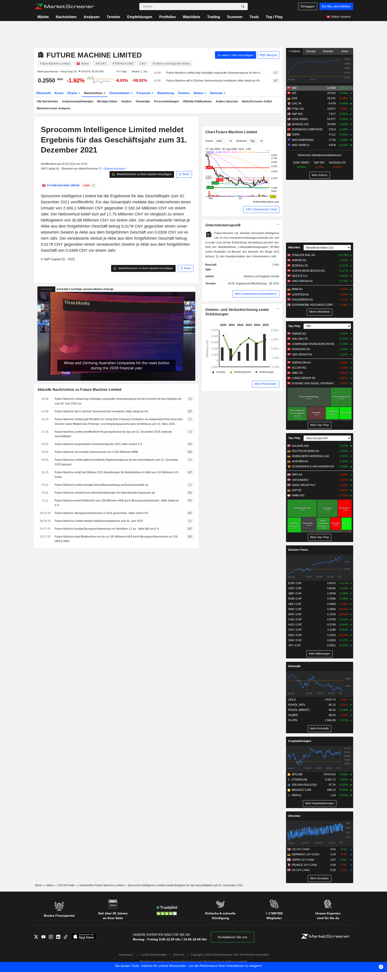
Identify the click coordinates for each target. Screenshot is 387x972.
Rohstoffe (294, 666)
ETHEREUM (299, 779)
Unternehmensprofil (223, 225)
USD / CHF (295, 588)
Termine (113, 17)
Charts (72, 93)
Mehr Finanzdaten (266, 383)
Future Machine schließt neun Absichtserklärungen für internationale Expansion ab (105, 492)
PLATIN (292, 720)
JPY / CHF (294, 645)
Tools (254, 17)
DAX (294, 98)
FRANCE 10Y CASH (304, 865)
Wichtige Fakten (107, 101)
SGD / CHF (295, 640)
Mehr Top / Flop (319, 425)
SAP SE (296, 490)
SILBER (293, 715)
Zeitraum (241, 140)
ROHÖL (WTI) (296, 704)
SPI (294, 93)
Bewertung (165, 93)
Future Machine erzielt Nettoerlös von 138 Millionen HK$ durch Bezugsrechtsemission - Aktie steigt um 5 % (117, 503)
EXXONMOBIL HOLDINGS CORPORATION (314, 304)
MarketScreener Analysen (53, 108)
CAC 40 (296, 103)
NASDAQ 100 (300, 124)
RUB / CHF (295, 598)
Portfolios (167, 17)
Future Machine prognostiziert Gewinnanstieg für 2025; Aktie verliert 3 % (98, 444)
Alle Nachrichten (47, 101)
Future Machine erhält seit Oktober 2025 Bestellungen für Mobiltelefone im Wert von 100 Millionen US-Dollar (117, 475)
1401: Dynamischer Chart (261, 209)
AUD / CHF (295, 624)
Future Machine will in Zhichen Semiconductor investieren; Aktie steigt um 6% (213, 80)
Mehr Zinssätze (319, 878)
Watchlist (294, 247)
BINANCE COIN (301, 789)
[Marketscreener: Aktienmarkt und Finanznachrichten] (64, 6)
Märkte (43, 17)
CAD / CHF (295, 619)
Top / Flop (274, 17)
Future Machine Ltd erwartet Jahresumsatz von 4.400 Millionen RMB (96, 452)
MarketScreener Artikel (257, 101)
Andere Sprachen (227, 101)
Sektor (199, 93)
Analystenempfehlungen (77, 101)
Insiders (126, 101)
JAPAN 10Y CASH (303, 859)
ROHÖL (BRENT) (299, 710)
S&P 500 (297, 114)
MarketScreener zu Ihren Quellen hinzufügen (144, 174)
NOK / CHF (295, 609)
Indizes (295, 51)
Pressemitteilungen (166, 101)
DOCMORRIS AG (302, 299)
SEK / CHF (294, 604)
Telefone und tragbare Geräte (261, 276)
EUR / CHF (295, 583)
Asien (344, 51)
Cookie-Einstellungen (153, 954)
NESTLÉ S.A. (300, 275)
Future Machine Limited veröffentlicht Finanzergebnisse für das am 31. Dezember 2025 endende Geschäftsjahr (113, 434)
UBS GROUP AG (302, 354)
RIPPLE (296, 795)
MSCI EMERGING (303, 140)
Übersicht (43, 93)
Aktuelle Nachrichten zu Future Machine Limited (79, 389)
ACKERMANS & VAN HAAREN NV (313, 466)
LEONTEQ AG (300, 294)
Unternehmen (120, 93)
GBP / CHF (294, 593)
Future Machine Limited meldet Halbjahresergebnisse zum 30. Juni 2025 (99, 521)
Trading (213, 17)
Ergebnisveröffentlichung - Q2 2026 (257, 283)
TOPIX (296, 134)
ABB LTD (297, 372)
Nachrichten (66, 17)
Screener (235, 17)
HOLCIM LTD (300, 338)
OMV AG (297, 474)
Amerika (328, 51)
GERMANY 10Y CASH (305, 854)
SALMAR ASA (300, 445)
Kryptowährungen (299, 741)
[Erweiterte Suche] (243, 6)
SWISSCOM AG (301, 362)
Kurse (59, 93)
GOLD (292, 699)
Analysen (92, 17)
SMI (294, 88)
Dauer (209, 140)
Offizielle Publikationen (197, 101)
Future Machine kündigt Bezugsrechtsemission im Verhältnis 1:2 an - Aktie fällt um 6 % (107, 528)
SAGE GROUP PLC (304, 485)
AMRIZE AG (299, 260)
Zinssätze (294, 815)
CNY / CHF (295, 629)
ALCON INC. (299, 367)
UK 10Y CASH (301, 870)
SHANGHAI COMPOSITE (307, 129)
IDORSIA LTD (300, 265)
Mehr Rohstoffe (319, 728)
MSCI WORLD (300, 145)
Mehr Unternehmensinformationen (256, 293)
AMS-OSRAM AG (302, 281)
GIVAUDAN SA (301, 349)
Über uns (178, 954)
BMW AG (297, 289)
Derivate (217, 93)
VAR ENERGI (300, 480)
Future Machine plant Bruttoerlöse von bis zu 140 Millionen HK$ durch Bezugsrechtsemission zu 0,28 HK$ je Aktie (116, 539)
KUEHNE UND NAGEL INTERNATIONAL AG (314, 383)
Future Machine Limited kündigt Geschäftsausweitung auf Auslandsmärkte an (101, 484)
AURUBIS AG (300, 461)
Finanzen (144, 93)
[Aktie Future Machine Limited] (92, 185)
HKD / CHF (295, 635)
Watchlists (191, 17)
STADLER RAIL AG (303, 255)
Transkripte (142, 101)
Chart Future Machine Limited (231, 132)
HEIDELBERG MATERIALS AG (310, 456)
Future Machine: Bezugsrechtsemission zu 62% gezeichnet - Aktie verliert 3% (101, 513)
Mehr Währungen (319, 653)
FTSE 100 (298, 108)
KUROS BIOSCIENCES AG (308, 270)
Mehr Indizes (319, 175)
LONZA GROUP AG (303, 378)
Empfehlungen (139, 17)
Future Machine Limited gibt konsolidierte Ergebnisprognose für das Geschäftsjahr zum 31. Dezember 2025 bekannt (116, 462)
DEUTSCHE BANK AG (305, 451)
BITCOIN (297, 774)
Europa (311, 51)
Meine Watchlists (319, 311)
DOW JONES (300, 119)
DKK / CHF (294, 614)
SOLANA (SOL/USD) (304, 784)
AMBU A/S (298, 495)
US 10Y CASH (301, 849)
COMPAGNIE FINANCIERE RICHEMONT (314, 344)
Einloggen (308, 6)
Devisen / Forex (298, 549)
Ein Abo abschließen (336, 6)
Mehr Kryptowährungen (319, 803)
